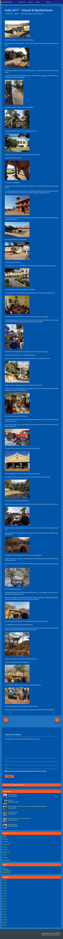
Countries (30, 2)
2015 (4, 903)
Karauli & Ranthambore (27, 13)
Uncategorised (6, 860)
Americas (4, 839)
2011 (4, 914)
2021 (4, 888)
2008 (4, 922)
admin (17, 13)
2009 (4, 919)
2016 (4, 901)
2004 (4, 925)
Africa (3, 836)
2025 (4, 880)
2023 (4, 882)
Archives (37, 2)
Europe (4, 846)
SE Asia (4, 854)
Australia (4, 841)
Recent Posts (22, 2)
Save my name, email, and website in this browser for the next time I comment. (26, 771)
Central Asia (5, 844)
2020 (4, 890)
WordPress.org (6, 872)
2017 (4, 898)
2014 (4, 906)
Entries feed (5, 869)
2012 (4, 911)
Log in (4, 867)
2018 (4, 896)
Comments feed (6, 870)
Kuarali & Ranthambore (38, 13)
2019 (4, 893)
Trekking (4, 857)
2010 (4, 917)
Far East (4, 849)
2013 (4, 909)
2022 (4, 885)
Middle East (5, 852)
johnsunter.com (7, 2)
